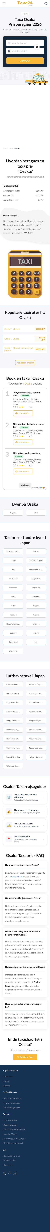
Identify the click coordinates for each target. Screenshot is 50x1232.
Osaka (28, 383)
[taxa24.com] (25, 4)
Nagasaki (13, 615)
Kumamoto (36, 596)
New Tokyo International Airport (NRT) (14, 739)
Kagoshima (36, 578)
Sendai (36, 633)
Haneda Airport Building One (37, 569)
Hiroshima (13, 578)
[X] (4, 1173)
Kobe (13, 596)
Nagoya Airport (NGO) (37, 720)
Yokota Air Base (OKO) (14, 766)
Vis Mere (25, 485)
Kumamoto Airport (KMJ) (37, 711)
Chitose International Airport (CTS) (14, 684)
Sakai (36, 513)
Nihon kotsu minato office (26, 453)
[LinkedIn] (14, 1173)
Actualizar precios (25, 362)
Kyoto (13, 606)
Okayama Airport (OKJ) (37, 739)
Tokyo (36, 642)
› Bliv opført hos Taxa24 (12, 1098)
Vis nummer (24, 413)
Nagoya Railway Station (14, 624)
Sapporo (13, 633)
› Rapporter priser (10, 1125)
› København (8, 1076)
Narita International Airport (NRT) (37, 730)
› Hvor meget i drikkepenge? (14, 1138)
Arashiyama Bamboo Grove (14, 551)
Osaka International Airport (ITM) (14, 748)
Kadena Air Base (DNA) (37, 693)
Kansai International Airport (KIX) (37, 702)
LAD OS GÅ (25, 60)
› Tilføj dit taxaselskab (11, 1103)
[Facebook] (9, 1173)
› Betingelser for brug (11, 1156)
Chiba (13, 560)
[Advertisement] (25, 114)
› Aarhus (6, 1081)
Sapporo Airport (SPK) (37, 748)
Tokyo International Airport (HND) (37, 757)
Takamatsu (13, 642)
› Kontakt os (7, 1165)
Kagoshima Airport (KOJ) (14, 702)
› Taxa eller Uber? (9, 1134)
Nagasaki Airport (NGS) (14, 720)
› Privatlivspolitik (9, 1160)
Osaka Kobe (11, 338)
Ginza (13, 569)
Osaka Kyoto (12, 329)
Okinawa (36, 624)
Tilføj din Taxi (25, 1057)
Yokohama (13, 651)
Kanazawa (13, 587)
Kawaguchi (36, 587)
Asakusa (36, 551)
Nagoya (36, 615)
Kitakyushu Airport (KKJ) (14, 711)
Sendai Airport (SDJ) (14, 757)
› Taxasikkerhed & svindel (13, 1143)
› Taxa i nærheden (10, 1120)
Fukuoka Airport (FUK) (37, 684)
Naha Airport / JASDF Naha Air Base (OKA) (14, 730)
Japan (25, 13)
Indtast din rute (16, 876)
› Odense (6, 1086)
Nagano (13, 513)
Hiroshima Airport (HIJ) (14, 693)
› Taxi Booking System (11, 1107)
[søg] (46, 4)
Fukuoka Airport (36, 560)
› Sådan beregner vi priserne (14, 1129)
